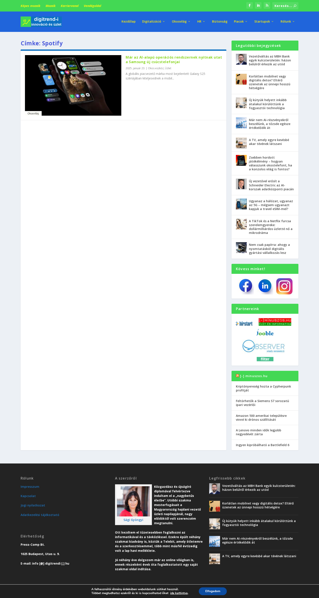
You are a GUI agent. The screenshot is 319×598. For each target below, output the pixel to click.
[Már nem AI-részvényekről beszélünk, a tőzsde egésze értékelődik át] (241, 122)
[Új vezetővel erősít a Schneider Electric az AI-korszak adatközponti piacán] (241, 184)
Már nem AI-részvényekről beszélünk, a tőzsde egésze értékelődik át (269, 124)
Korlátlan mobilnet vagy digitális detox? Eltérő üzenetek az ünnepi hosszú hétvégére (269, 82)
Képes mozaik (30, 6)
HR (199, 21)
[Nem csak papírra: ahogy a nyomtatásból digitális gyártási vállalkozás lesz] (241, 247)
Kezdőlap (129, 21)
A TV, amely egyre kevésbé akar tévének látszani (269, 142)
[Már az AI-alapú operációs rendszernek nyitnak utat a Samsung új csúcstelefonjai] (73, 85)
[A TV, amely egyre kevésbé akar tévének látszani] (241, 142)
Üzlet (168, 68)
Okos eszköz (156, 68)
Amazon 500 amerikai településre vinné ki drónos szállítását (261, 418)
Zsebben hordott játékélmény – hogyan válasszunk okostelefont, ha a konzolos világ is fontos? (270, 163)
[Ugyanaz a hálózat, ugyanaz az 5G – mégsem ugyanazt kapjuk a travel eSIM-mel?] (241, 204)
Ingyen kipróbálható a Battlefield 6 (262, 445)
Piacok (239, 21)
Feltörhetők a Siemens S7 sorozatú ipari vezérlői (262, 403)
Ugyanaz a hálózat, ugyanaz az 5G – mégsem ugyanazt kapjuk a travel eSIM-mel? (271, 205)
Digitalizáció (151, 21)
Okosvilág (179, 21)
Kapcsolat (28, 496)
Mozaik (51, 6)
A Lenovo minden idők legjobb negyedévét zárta (258, 432)
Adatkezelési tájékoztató (40, 515)
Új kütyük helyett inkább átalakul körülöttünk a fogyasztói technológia (268, 104)
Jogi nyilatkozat (33, 505)
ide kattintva (179, 593)
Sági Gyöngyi (133, 520)
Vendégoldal (92, 6)
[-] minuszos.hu (254, 376)
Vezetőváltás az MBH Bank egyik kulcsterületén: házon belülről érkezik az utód (270, 60)
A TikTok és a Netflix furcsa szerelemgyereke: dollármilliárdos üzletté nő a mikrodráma (271, 227)
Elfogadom (212, 591)
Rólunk (286, 21)
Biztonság (219, 21)
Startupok (262, 21)
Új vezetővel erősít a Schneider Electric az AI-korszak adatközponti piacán (271, 185)
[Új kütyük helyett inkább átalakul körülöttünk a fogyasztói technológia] (241, 102)
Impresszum (30, 487)
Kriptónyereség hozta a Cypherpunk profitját (263, 388)
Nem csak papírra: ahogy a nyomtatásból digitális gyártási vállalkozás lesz (269, 249)
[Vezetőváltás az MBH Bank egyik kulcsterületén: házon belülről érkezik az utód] (241, 59)
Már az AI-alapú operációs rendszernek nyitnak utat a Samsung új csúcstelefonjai (174, 59)
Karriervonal (70, 6)
